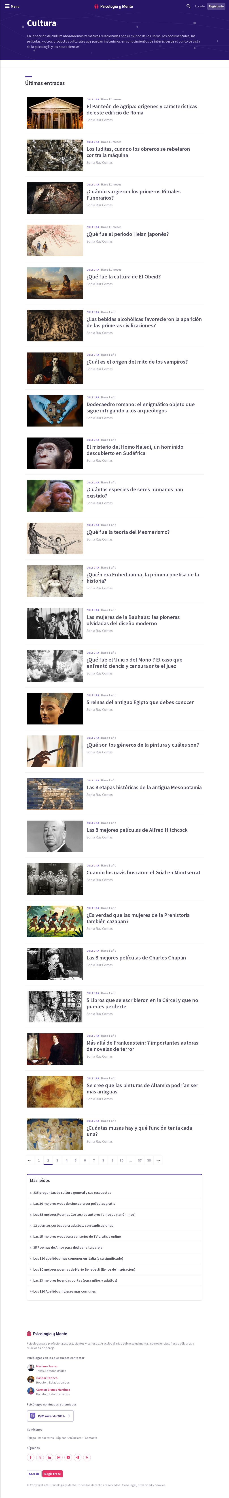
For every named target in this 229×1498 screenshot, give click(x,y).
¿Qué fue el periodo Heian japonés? (128, 234)
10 (121, 1160)
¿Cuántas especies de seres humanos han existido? (135, 492)
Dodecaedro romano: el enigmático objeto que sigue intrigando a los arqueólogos (141, 407)
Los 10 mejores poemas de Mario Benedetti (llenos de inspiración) (84, 1269)
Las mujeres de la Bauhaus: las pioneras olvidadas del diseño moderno (133, 620)
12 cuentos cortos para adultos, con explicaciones (73, 1225)
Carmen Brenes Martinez (53, 1390)
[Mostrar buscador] (188, 6)
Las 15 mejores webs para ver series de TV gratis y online (77, 1236)
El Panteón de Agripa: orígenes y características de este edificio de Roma (142, 109)
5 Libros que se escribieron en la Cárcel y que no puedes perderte (142, 1003)
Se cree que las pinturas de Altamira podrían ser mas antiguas (142, 1088)
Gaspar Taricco (46, 1378)
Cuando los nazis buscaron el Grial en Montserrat (143, 872)
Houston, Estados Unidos (53, 1382)
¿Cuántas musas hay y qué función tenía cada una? (139, 1131)
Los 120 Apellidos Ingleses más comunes (64, 1291)
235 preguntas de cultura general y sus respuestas (72, 1192)
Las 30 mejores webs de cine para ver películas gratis (74, 1203)
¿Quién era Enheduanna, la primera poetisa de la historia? (143, 577)
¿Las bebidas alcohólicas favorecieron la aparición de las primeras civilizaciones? (144, 322)
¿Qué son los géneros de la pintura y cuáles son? (143, 745)
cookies (160, 1485)
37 (140, 1160)
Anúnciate (75, 1438)
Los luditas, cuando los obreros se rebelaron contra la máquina (138, 152)
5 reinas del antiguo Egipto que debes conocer (140, 702)
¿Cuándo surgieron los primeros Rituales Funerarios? (134, 194)
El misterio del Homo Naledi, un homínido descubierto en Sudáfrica (135, 450)
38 (149, 1160)
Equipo (31, 1438)
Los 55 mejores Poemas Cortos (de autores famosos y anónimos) (84, 1214)
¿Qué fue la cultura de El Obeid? (124, 277)
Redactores (46, 1438)
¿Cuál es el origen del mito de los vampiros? (137, 362)
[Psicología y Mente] (113, 6)
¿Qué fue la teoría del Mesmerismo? (128, 532)
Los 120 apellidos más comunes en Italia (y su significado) (78, 1258)
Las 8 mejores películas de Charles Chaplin (136, 958)
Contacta (91, 1438)
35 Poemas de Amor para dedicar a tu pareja (67, 1247)
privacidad (145, 1485)
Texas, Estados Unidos (51, 1371)
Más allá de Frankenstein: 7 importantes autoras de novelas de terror (142, 1046)
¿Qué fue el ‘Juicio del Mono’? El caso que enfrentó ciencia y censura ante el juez (134, 663)
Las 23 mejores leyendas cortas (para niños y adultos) (75, 1280)
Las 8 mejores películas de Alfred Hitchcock (137, 830)
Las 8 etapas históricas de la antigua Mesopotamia (144, 787)
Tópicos (61, 1438)
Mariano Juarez (47, 1366)
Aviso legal (129, 1485)
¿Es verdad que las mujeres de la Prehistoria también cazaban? (138, 918)
